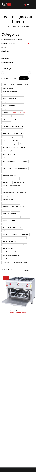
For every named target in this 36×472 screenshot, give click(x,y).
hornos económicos (8, 192)
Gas (4, 168)
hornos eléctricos (22, 192)
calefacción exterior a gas (10, 91)
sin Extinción (24, 234)
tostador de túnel (20, 245)
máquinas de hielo (8, 231)
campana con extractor (9, 98)
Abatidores (5, 51)
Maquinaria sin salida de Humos (11, 40)
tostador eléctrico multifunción (11, 252)
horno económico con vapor (10, 178)
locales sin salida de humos (11, 217)
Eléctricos (5, 130)
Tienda (14, 26)
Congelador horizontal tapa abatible (13, 126)
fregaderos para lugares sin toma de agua (15, 147)
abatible (19, 84)
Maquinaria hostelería (9, 220)
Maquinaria (25, 217)
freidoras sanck (7, 164)
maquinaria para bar (8, 224)
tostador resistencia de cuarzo (11, 259)
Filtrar (23, 78)
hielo (10, 168)
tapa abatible (21, 238)
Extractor (5, 140)
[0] (24, 4)
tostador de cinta (7, 245)
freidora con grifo (7, 151)
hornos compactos (15, 185)
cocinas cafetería (18, 116)
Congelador (6, 123)
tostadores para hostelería (20, 262)
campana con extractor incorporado (13, 102)
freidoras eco (23, 161)
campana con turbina (9, 105)
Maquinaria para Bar (8, 43)
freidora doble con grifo (9, 154)
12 (11, 269)
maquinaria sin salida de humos (12, 227)
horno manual (7, 182)
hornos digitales (18, 189)
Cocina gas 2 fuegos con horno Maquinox (18, 310)
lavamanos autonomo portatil (11, 213)
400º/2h (11, 84)
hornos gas (6, 196)
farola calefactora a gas (10, 144)
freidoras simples (20, 164)
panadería (6, 234)
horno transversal (19, 182)
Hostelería (6, 210)
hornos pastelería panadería (11, 203)
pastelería (15, 234)
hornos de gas (7, 189)
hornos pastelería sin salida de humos (13, 206)
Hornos (3, 47)
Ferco (21, 144)
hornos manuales (17, 196)
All (4, 84)
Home (8, 26)
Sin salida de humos (8, 238)
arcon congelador (8, 88)
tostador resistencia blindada (11, 255)
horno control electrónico (9, 175)
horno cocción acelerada (10, 171)
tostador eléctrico (8, 248)
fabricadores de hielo (17, 140)
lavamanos (15, 210)
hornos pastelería (8, 199)
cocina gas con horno (19, 112)
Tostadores (6, 262)
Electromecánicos (17, 130)
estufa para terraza (19, 133)
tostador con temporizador (10, 241)
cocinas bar (6, 116)
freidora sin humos (8, 158)
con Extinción (16, 119)
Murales (19, 231)
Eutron (19, 137)
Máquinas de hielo (7, 62)
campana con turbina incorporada (12, 109)
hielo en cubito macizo (21, 168)
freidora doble (20, 151)
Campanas (5, 55)
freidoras (19, 158)
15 (13, 269)
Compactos (6, 119)
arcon (26, 84)
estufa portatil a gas (8, 137)
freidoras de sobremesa (9, 161)
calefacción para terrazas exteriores (13, 95)
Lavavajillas (5, 59)
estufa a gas (6, 133)
